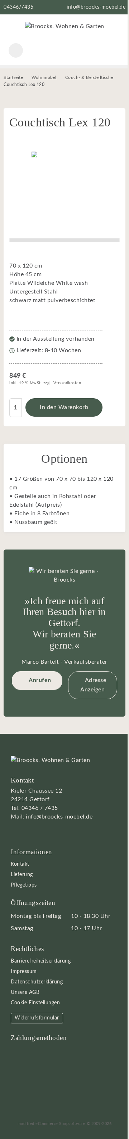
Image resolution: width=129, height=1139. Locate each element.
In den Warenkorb (64, 407)
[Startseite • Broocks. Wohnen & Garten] (64, 26)
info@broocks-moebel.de (96, 7)
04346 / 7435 (40, 808)
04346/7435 (18, 7)
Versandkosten (67, 383)
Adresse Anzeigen (93, 684)
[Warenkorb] (89, 50)
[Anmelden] (64, 50)
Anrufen (40, 680)
